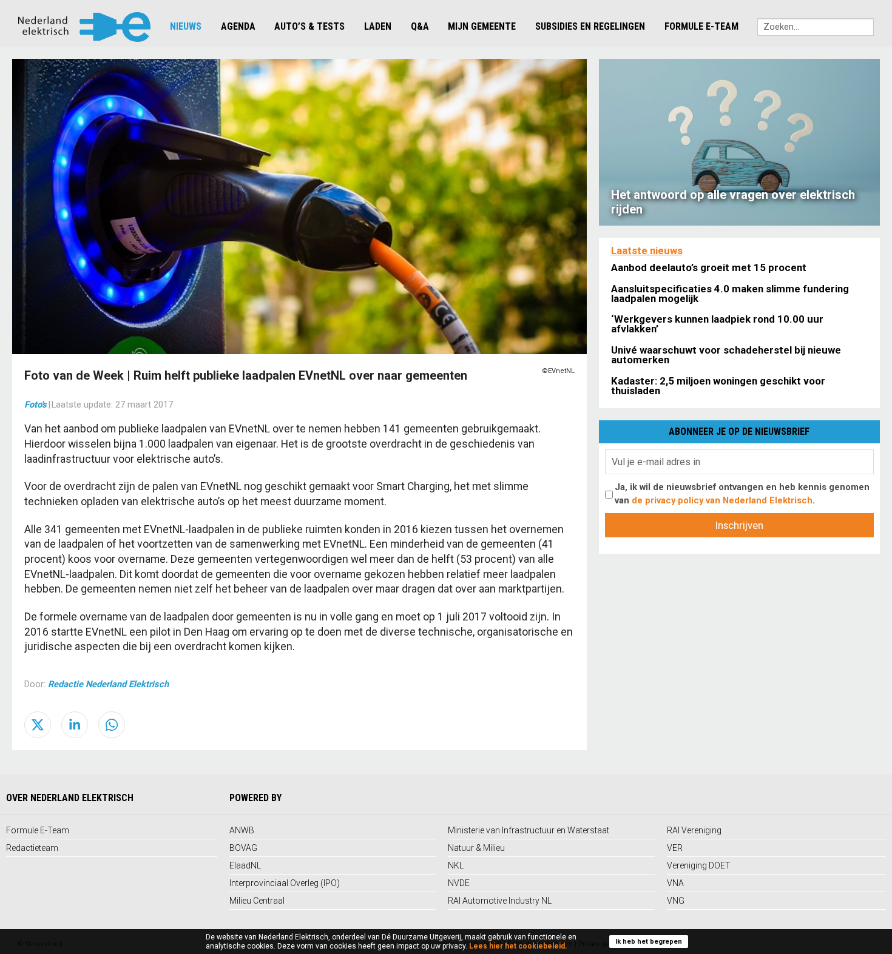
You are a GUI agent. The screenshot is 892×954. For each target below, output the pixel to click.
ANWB (241, 830)
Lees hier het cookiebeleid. (518, 946)
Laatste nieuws (647, 250)
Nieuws (185, 26)
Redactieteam (32, 848)
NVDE (459, 883)
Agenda (238, 26)
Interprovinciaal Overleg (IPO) (284, 883)
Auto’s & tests (309, 26)
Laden (377, 26)
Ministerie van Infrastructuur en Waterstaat (528, 830)
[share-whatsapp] (111, 724)
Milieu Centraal (257, 900)
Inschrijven (739, 525)
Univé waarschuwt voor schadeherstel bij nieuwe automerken (726, 355)
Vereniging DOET (699, 865)
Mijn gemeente (482, 26)
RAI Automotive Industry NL (500, 900)
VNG (675, 900)
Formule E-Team (701, 26)
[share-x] (37, 724)
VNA (675, 883)
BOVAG (243, 848)
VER (675, 848)
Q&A (420, 26)
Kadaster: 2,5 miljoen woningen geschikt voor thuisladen (718, 386)
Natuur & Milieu (476, 848)
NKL (456, 865)
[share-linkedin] (74, 724)
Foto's (35, 404)
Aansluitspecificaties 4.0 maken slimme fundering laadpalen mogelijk (730, 293)
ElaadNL (245, 865)
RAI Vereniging (694, 830)
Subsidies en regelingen (590, 26)
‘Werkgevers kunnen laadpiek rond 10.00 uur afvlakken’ (717, 324)
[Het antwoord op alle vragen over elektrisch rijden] (739, 141)
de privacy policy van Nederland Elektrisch (722, 500)
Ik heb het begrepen (648, 942)
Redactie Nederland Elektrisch (108, 684)
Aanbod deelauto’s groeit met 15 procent (708, 267)
